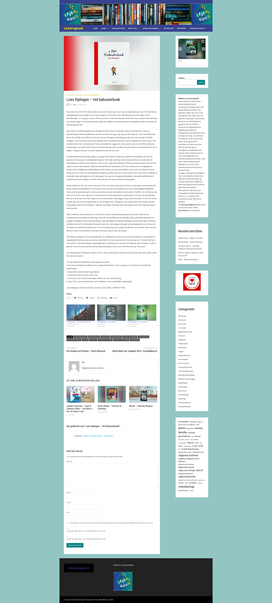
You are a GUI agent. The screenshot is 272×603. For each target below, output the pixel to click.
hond (192, 436)
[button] (180, 48)
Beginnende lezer (185, 332)
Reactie (70, 462)
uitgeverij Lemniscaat (186, 464)
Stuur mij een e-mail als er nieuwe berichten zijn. (86, 539)
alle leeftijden (183, 421)
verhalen (181, 483)
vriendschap (186, 487)
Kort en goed (183, 363)
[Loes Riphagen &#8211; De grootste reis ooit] (81, 312)
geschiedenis (184, 436)
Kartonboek (183, 359)
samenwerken (187, 446)
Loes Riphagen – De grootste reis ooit (79, 322)
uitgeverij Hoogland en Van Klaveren (188, 460)
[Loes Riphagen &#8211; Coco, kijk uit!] (111, 312)
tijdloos (93, 340)
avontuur (193, 422)
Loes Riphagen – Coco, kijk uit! (106, 322)
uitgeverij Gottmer (105, 340)
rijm (201, 443)
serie (201, 445)
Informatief (183, 343)
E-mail (69, 502)
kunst (191, 439)
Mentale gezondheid (186, 375)
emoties (198, 428)
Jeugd (103, 28)
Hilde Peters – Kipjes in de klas (190, 238)
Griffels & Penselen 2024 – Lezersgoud (98, 436)
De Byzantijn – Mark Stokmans (190, 242)
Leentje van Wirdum (129, 337)
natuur (190, 442)
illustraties (181, 439)
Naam (69, 492)
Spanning (182, 398)
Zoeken (181, 78)
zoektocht (191, 490)
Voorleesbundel (184, 406)
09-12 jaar (182, 324)
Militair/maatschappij (186, 379)
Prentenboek (94, 95)
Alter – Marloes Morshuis (188, 259)
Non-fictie (132, 28)
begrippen (200, 422)
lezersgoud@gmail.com (190, 204)
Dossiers (181, 335)
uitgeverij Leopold (186, 467)
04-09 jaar (78, 95)
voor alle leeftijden (121, 340)
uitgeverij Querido (187, 476)
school (85, 340)
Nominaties (183, 387)
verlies (186, 483)
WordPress (104, 600)
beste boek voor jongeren (186, 425)
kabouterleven (94, 337)
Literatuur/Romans (150, 28)
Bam (111, 600)
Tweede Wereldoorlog (190, 449)
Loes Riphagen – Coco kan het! (137, 322)
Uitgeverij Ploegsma (185, 473)
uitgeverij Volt (201, 480)
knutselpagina (116, 337)
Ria (75, 105)
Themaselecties (184, 402)
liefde (196, 439)
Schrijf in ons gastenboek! (123, 565)
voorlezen (200, 483)
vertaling (192, 483)
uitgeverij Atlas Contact (185, 452)
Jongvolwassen (118, 28)
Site (68, 512)
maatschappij (182, 443)
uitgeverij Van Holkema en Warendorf (187, 480)
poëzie (197, 443)
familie (182, 432)
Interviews (181, 28)
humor (198, 436)
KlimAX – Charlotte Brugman (141, 406)
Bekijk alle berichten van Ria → (93, 368)
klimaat (187, 439)
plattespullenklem (74, 340)
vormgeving (135, 340)
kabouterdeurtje (80, 337)
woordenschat (183, 490)
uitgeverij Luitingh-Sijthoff (190, 470)
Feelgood (182, 339)
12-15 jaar (182, 328)
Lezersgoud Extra (196, 28)
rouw (180, 446)
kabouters (105, 337)
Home (95, 28)
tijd (179, 449)
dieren (182, 428)
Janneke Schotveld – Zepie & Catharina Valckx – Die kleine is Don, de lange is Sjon (80, 409)
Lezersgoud (73, 28)
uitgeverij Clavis (198, 452)
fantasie (191, 432)
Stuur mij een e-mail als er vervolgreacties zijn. (86, 531)
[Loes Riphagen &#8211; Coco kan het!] (142, 312)
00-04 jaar (70, 95)
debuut (198, 424)
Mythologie (169, 28)
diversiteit (190, 428)
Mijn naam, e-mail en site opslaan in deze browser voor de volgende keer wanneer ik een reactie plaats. (112, 523)
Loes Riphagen (143, 337)
